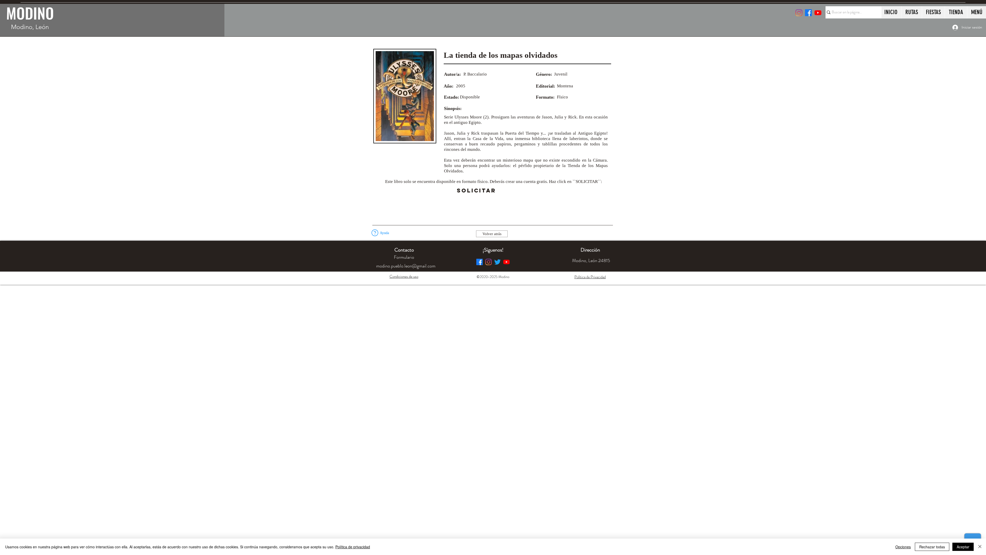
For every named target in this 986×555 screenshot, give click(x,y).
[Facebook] (479, 262)
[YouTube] (817, 12)
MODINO (30, 13)
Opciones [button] (903, 546)
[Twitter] (497, 262)
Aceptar (963, 546)
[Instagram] (798, 12)
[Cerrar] (980, 547)
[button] (510, 191)
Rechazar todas (932, 546)
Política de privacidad (352, 546)
